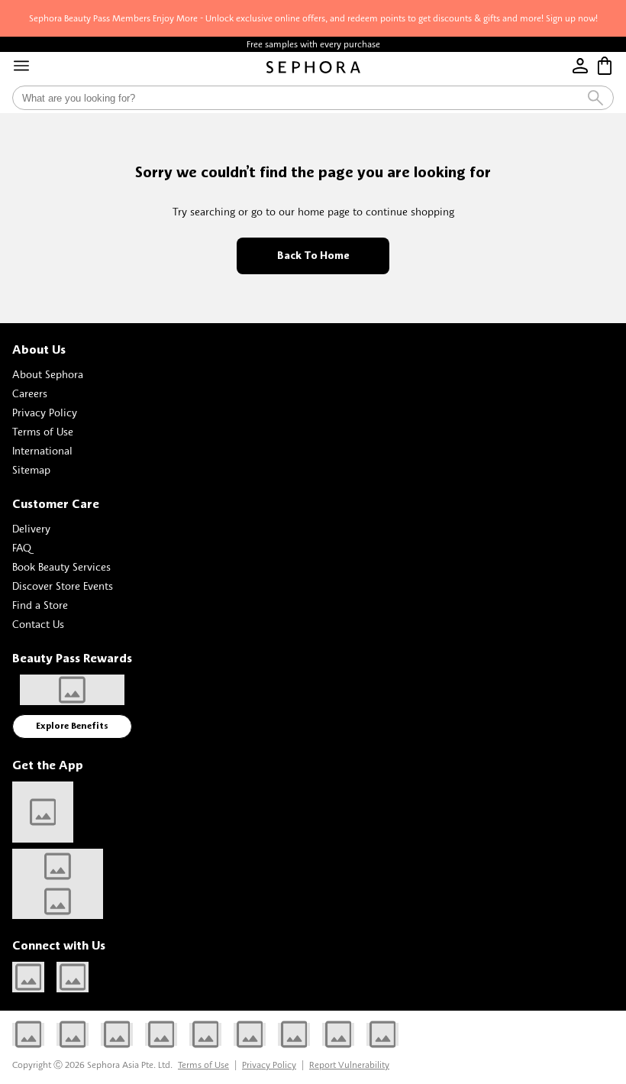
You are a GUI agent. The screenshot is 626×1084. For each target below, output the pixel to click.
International (42, 450)
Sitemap (31, 469)
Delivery (31, 528)
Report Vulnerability (349, 1064)
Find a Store (40, 604)
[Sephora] (313, 67)
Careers (29, 393)
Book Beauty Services (61, 566)
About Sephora (47, 373)
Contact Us (38, 623)
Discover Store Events (62, 585)
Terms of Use (42, 431)
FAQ (21, 547)
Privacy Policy (44, 412)
